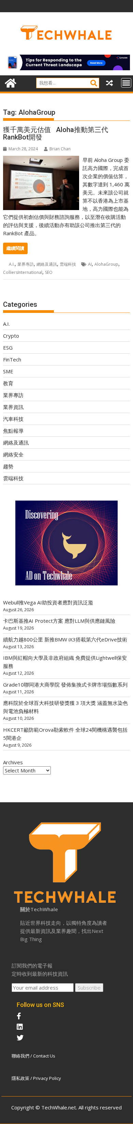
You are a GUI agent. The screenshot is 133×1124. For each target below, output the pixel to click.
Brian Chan (60, 149)
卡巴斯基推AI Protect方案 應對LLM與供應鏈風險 (59, 620)
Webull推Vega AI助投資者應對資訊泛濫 (48, 602)
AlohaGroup (106, 264)
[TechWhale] (10, 82)
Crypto (11, 335)
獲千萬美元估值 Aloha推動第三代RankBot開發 (55, 133)
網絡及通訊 (46, 264)
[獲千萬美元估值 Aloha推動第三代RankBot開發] (41, 159)
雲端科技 (68, 264)
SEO (49, 272)
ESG (8, 347)
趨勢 (8, 466)
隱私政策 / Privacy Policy (36, 1078)
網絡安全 (13, 454)
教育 (8, 383)
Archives (13, 762)
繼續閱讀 (15, 248)
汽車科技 (13, 418)
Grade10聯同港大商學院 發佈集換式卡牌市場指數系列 (65, 684)
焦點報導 (13, 430)
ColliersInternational (22, 272)
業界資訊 (13, 407)
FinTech (12, 359)
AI (90, 264)
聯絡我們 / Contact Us (33, 1056)
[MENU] (126, 83)
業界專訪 (25, 264)
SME (8, 371)
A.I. (12, 264)
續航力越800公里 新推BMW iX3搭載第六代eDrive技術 (65, 639)
